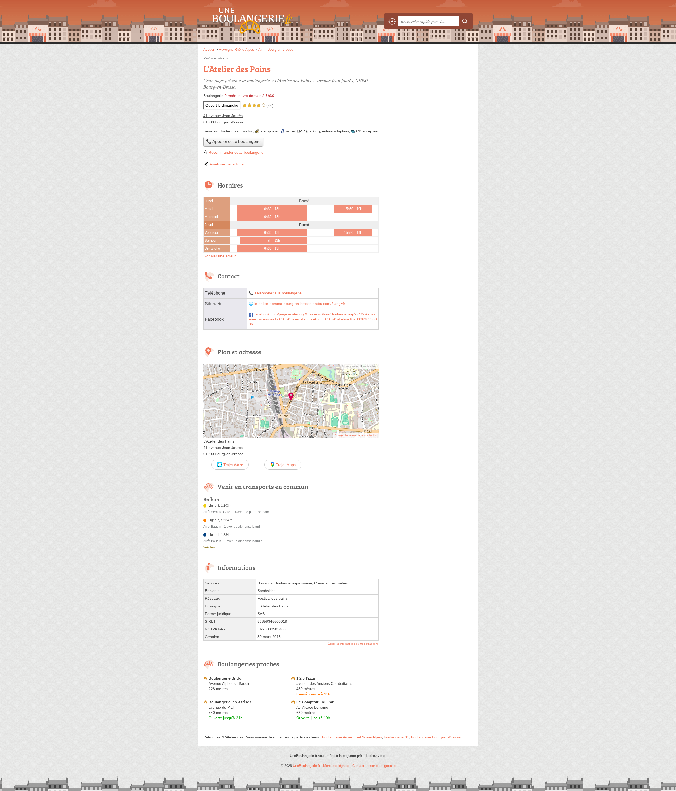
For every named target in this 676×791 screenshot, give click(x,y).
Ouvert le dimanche (221, 105)
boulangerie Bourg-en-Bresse (436, 737)
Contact (358, 766)
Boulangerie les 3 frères (230, 702)
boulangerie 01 (396, 737)
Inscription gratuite (381, 766)
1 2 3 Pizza (305, 678)
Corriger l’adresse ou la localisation (356, 435)
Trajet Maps (286, 465)
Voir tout (209, 547)
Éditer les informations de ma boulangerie (353, 643)
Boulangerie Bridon (226, 678)
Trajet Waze (233, 465)
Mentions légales (336, 766)
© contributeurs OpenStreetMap (359, 366)
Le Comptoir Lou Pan (315, 702)
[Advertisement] (428, 93)
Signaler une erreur (219, 256)
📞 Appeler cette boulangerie (233, 141)
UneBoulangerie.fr (261, 21)
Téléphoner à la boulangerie (278, 293)
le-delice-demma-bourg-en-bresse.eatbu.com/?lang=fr (299, 304)
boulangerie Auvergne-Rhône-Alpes (352, 737)
